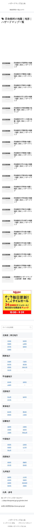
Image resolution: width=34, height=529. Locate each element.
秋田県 (25, 341)
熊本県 (9, 486)
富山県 (9, 397)
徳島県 (9, 462)
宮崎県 (25, 480)
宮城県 (9, 349)
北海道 (9, 341)
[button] (30, 327)
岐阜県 (9, 412)
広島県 (25, 444)
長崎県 (9, 483)
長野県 (25, 382)
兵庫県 (25, 427)
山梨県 (9, 385)
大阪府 (9, 432)
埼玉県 (9, 370)
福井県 (25, 397)
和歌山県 (24, 432)
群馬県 (9, 367)
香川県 (9, 465)
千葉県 (25, 361)
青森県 (9, 344)
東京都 (25, 364)
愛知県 (25, 412)
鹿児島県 (24, 483)
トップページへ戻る (9, 523)
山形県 (25, 344)
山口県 (25, 447)
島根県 (9, 447)
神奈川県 (24, 367)
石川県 (9, 400)
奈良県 (25, 429)
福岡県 (9, 477)
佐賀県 (9, 480)
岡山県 (9, 450)
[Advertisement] (17, 42)
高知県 (25, 465)
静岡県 (9, 415)
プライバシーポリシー (25, 523)
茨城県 (9, 361)
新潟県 (9, 382)
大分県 (25, 477)
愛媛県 (25, 462)
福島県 (25, 346)
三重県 (25, 415)
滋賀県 (9, 427)
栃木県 (9, 364)
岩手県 (9, 346)
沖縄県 (25, 486)
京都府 (9, 429)
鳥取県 (9, 444)
